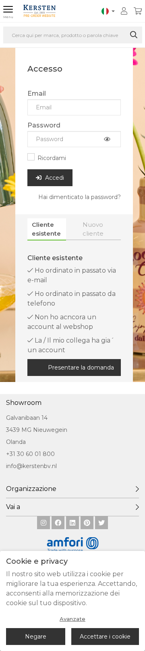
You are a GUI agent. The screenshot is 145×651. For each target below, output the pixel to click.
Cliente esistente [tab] (46, 229)
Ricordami (51, 158)
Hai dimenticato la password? (79, 197)
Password (43, 125)
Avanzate (72, 619)
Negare (35, 636)
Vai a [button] (13, 507)
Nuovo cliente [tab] (93, 229)
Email (36, 93)
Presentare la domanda (81, 367)
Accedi (54, 177)
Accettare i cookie (105, 636)
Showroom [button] (23, 403)
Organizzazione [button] (31, 489)
